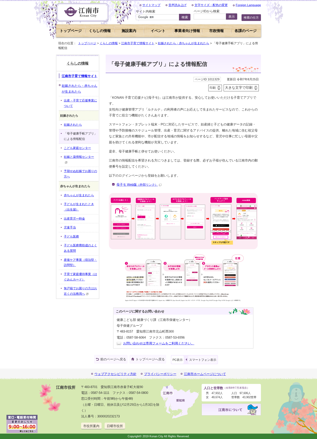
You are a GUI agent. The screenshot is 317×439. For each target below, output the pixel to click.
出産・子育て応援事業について (80, 103)
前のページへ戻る (113, 359)
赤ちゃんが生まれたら (79, 195)
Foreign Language (248, 5)
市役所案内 (91, 426)
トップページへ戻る (150, 359)
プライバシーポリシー (160, 374)
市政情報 (216, 31)
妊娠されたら (73, 124)
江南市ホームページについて (205, 374)
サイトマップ (151, 5)
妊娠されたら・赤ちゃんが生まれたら (183, 43)
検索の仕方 (251, 17)
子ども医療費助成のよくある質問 (80, 248)
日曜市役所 (115, 426)
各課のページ (246, 31)
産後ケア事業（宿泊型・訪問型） (80, 262)
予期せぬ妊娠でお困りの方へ (80, 174)
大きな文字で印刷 (239, 87)
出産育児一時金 (74, 218)
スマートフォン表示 (202, 359)
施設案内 (129, 31)
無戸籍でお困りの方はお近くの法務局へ (80, 291)
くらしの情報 (109, 43)
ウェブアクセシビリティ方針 (115, 374)
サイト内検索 (145, 11)
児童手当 (70, 227)
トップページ (71, 31)
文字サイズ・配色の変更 (211, 5)
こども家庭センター (77, 148)
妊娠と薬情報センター (79, 156)
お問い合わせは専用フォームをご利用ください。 (158, 343)
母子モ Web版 (137, 184)
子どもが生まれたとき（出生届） (79, 207)
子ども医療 (71, 236)
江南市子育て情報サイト (137, 43)
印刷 (213, 87)
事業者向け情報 (187, 31)
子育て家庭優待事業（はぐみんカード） (80, 277)
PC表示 (178, 359)
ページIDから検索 (207, 11)
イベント (158, 31)
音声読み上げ (177, 5)
